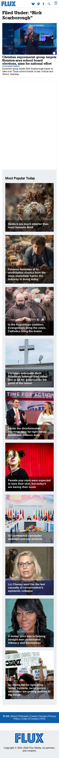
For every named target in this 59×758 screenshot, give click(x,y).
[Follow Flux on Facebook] (43, 4)
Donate (43, 716)
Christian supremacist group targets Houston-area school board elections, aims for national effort (29, 60)
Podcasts (23, 716)
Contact (34, 716)
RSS (43, 719)
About (14, 716)
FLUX (6, 716)
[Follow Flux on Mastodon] (33, 4)
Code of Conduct (30, 719)
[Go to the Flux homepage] (8, 5)
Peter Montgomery (11, 66)
